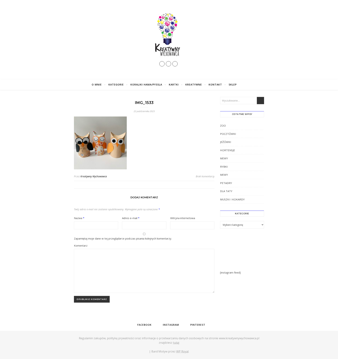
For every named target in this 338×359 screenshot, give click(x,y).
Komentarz (80, 245)
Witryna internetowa (182, 218)
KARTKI (174, 84)
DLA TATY (226, 191)
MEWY (224, 158)
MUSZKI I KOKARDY (232, 199)
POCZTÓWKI (228, 134)
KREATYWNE (193, 84)
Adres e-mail (130, 218)
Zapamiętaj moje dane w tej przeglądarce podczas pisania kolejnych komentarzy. (123, 238)
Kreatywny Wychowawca (93, 176)
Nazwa (79, 218)
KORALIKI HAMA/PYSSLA (146, 84)
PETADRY (226, 183)
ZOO (223, 125)
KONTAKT (215, 84)
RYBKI (224, 166)
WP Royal (182, 351)
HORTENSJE (227, 150)
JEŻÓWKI (225, 142)
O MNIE (97, 84)
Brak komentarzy (205, 176)
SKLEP (233, 84)
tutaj (176, 343)
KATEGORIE (116, 84)
